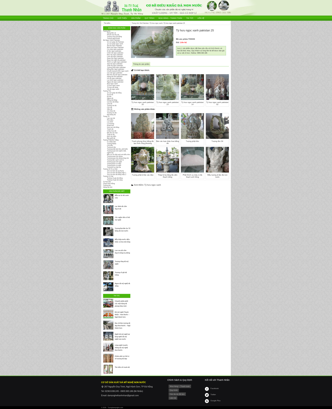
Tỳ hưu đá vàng (112, 87)
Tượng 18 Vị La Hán (110, 169)
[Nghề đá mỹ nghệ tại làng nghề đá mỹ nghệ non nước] (108, 336)
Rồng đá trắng (112, 100)
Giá (177, 42)
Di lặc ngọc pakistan (114, 51)
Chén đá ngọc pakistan (115, 53)
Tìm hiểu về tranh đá (122, 367)
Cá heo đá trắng (112, 102)
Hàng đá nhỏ (107, 187)
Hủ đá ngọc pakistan (114, 78)
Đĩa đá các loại (112, 133)
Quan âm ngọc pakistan (115, 58)
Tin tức (189, 18)
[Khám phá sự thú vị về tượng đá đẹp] (108, 358)
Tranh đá (110, 129)
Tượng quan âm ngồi (114, 162)
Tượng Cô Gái (108, 176)
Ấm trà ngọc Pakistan (114, 46)
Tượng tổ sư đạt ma (114, 167)
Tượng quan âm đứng (115, 156)
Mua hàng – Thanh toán (170, 18)
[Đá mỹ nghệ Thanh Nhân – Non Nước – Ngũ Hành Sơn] (108, 314)
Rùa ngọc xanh (112, 84)
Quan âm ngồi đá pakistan (116, 60)
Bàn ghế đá (111, 138)
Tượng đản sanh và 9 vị (115, 160)
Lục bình (110, 122)
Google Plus (215, 401)
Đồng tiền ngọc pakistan (115, 69)
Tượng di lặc (111, 147)
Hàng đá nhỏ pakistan (115, 76)
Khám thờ (110, 125)
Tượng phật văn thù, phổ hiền (117, 149)
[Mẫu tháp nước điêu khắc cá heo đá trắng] (108, 242)
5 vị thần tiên (111, 142)
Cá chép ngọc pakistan (115, 49)
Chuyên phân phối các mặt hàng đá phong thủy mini (121, 303)
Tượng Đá (106, 31)
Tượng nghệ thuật (113, 38)
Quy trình (149, 18)
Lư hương (110, 124)
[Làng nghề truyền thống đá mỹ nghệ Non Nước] (108, 347)
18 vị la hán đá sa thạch (115, 171)
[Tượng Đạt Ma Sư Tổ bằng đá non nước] (108, 231)
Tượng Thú (107, 91)
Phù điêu (110, 120)
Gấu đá (109, 109)
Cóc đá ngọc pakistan (114, 73)
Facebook (214, 388)
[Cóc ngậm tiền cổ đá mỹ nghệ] (108, 220)
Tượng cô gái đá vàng (115, 180)
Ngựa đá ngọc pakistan (115, 82)
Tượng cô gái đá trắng (115, 178)
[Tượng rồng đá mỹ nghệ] (108, 264)
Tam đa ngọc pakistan (114, 64)
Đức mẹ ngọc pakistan (115, 55)
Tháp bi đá (111, 134)
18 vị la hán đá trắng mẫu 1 (116, 173)
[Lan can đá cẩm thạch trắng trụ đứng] (108, 253)
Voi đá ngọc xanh (113, 89)
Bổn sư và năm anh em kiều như (118, 154)
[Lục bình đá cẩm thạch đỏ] (108, 209)
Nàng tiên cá (111, 33)
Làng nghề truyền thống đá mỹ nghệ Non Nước (121, 347)
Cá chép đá (111, 111)
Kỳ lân (109, 96)
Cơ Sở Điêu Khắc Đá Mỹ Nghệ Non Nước (166, 8)
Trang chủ (108, 18)
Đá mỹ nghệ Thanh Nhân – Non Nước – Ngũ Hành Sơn (122, 314)
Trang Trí (106, 116)
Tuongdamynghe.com (115, 407)
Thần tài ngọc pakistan (115, 66)
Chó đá (109, 104)
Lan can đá (111, 118)
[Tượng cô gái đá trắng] (108, 275)
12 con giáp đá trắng (114, 93)
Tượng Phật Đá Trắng (111, 140)
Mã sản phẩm (182, 39)
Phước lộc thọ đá (113, 35)
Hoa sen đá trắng (113, 127)
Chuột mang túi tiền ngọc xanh (118, 71)
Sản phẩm (135, 18)
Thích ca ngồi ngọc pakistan (117, 62)
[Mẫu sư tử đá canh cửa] (108, 198)
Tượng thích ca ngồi (114, 165)
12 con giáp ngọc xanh (115, 44)
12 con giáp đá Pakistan (115, 42)
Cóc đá (109, 107)
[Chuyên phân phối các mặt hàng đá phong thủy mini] (108, 303)
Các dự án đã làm (177, 394)
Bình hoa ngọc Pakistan (115, 47)
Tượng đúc (107, 185)
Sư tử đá (110, 95)
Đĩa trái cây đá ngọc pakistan (117, 75)
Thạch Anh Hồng (109, 183)
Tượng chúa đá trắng (114, 36)
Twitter (213, 394)
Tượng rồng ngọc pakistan (116, 67)
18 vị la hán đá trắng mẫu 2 (116, 174)
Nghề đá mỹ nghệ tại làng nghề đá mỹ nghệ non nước (122, 336)
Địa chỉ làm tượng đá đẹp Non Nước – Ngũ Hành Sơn (122, 325)
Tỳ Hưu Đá (107, 182)
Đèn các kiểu (111, 136)
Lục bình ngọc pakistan (115, 80)
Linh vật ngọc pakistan (115, 56)
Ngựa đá (110, 98)
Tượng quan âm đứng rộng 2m (118, 158)
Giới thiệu (122, 18)
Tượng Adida (111, 144)
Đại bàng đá (111, 115)
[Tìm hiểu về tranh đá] (108, 369)
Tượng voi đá (111, 105)
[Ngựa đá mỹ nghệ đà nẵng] (108, 286)
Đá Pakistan (144, 23)
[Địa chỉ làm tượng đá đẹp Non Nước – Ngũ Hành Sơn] (108, 325)
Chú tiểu (110, 145)
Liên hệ (201, 18)
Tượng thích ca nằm (114, 164)
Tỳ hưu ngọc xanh (156, 23)
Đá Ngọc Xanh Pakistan (111, 40)
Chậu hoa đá (111, 131)
